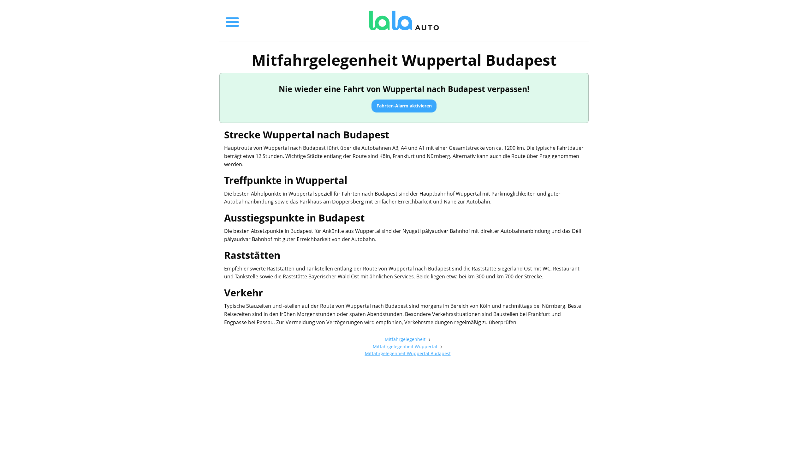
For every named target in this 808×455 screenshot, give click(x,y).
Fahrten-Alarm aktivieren (404, 106)
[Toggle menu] (232, 20)
